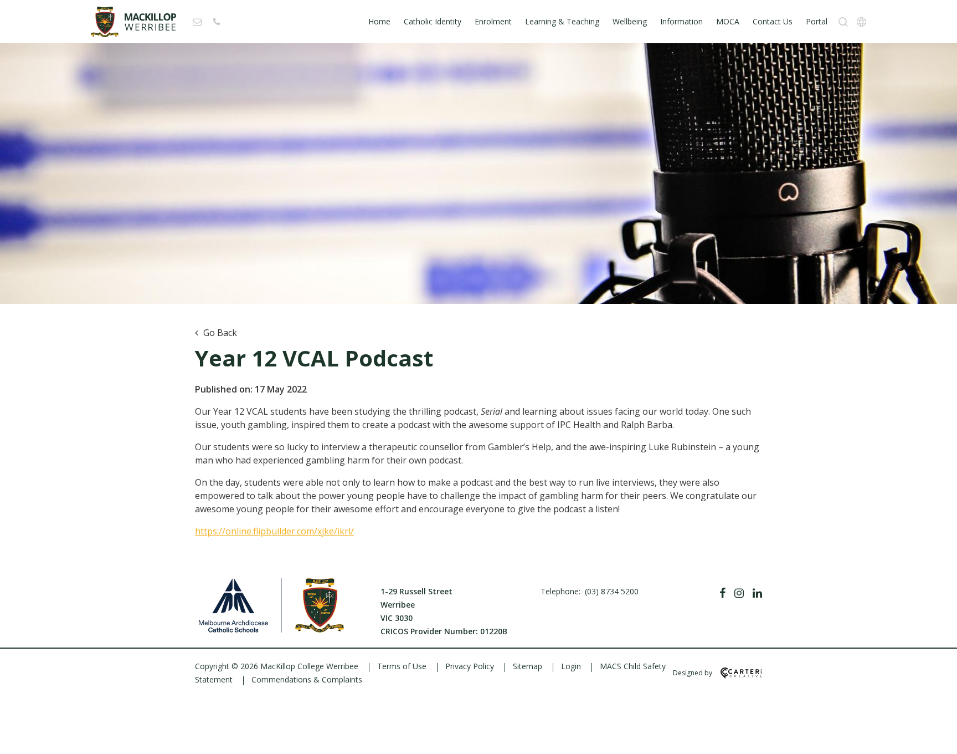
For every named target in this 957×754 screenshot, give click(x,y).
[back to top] (935, 736)
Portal (816, 21)
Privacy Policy (469, 666)
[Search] (843, 22)
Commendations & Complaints (306, 679)
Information (681, 21)
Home (379, 21)
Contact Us (773, 21)
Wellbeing (630, 21)
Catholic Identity (432, 21)
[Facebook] (722, 593)
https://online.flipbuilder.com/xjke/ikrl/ (274, 531)
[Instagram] (739, 593)
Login (571, 666)
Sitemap (527, 666)
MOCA (727, 21)
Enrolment (493, 21)
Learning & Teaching (562, 21)
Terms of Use (401, 666)
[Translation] (861, 22)
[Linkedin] (757, 593)
